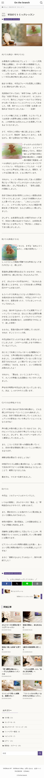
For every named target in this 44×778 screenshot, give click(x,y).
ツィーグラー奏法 (12, 731)
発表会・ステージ (13, 745)
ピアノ (9, 741)
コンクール (10, 722)
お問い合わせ (29, 768)
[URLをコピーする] (37, 584)
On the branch (22, 3)
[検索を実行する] (40, 753)
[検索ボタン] (41, 2)
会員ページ (37, 768)
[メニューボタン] (2, 2)
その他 (9, 718)
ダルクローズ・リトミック (11, 19)
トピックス (10, 736)
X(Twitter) (26, 771)
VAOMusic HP (7, 768)
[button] (7, 584)
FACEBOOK (18, 771)
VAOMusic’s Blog (18, 768)
